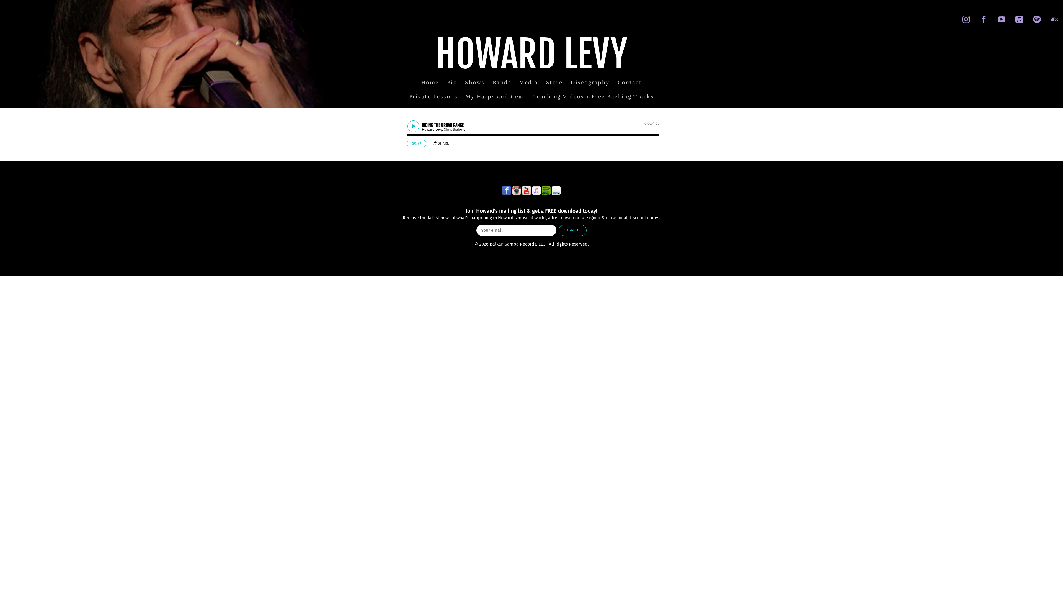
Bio (452, 82)
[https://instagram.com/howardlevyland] (966, 19)
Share (443, 143)
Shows (475, 82)
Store (554, 82)
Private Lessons (433, 96)
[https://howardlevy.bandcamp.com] (1055, 19)
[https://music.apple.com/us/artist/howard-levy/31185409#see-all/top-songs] (536, 191)
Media (528, 82)
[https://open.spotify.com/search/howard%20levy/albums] (546, 191)
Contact (630, 82)
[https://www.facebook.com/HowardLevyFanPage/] (984, 19)
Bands (502, 82)
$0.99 (416, 143)
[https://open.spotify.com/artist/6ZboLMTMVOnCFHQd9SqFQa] (1037, 19)
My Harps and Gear (495, 96)
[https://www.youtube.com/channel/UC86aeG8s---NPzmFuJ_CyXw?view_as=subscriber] (1001, 19)
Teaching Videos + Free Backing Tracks (593, 96)
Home (430, 82)
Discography (590, 82)
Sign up (572, 230)
